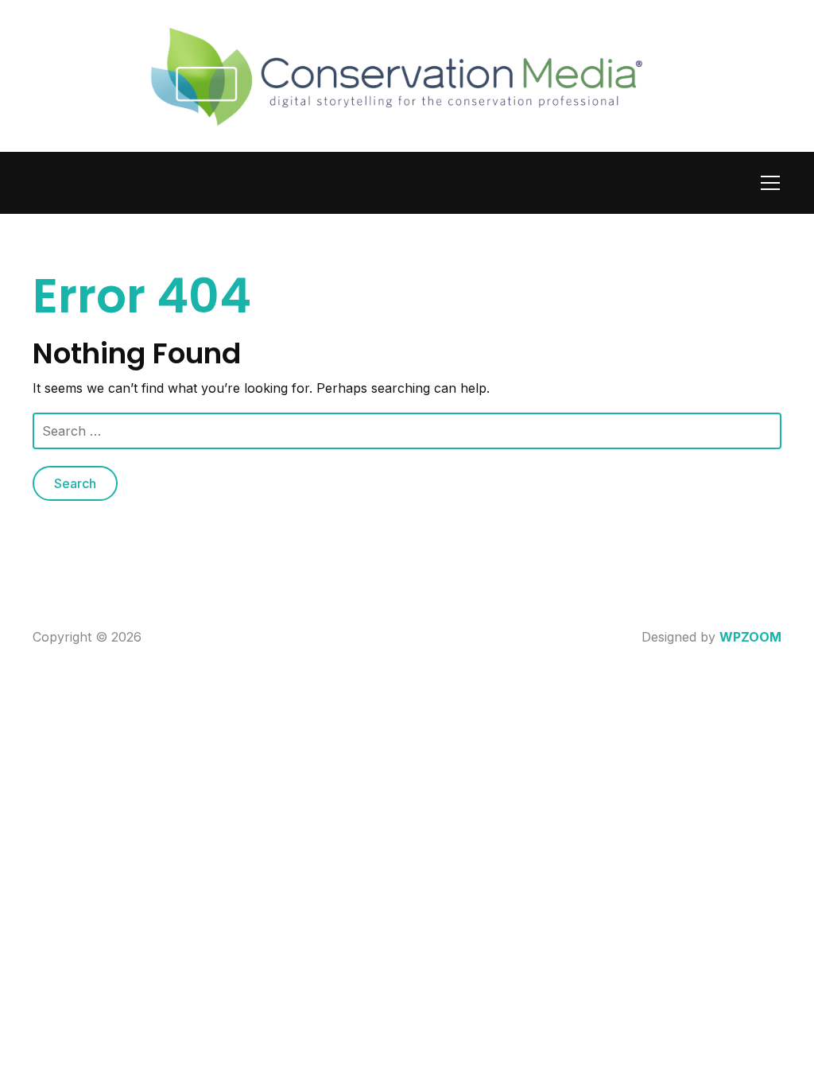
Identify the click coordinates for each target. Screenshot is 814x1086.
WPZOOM (750, 637)
